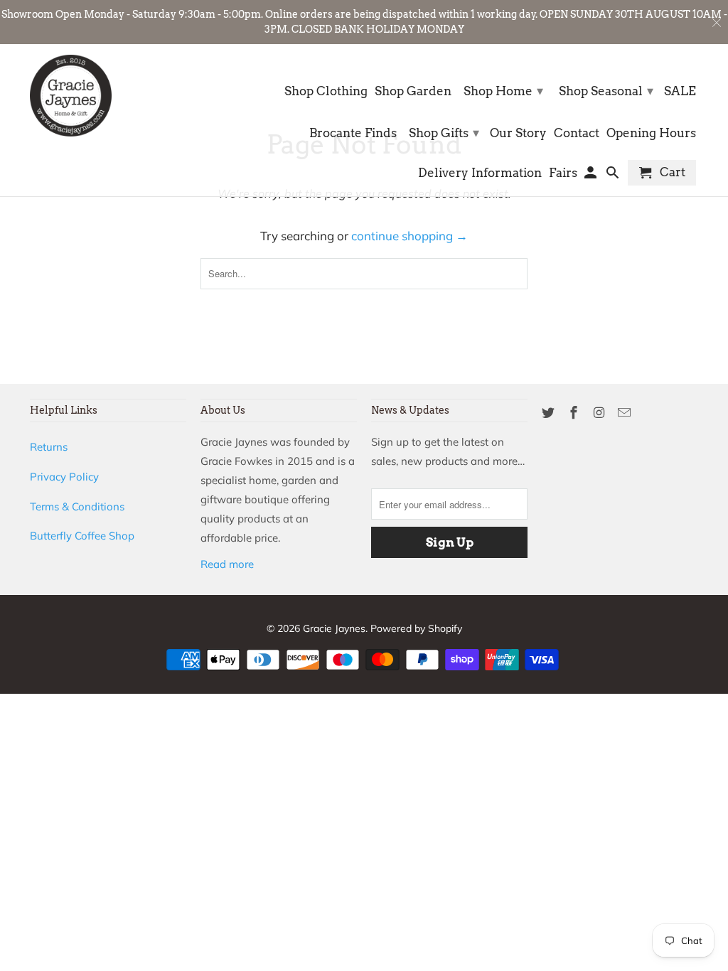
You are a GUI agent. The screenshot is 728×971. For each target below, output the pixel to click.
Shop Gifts (444, 132)
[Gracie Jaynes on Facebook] (575, 412)
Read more (227, 564)
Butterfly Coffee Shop (82, 535)
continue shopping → (409, 235)
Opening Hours (651, 133)
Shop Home (503, 90)
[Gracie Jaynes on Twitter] (549, 412)
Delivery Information (480, 173)
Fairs (563, 173)
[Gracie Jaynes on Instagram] (601, 412)
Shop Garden (413, 91)
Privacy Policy (64, 476)
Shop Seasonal (606, 90)
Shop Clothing (326, 91)
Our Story (518, 133)
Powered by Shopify (416, 628)
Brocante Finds (353, 133)
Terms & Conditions (77, 506)
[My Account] (591, 176)
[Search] (613, 176)
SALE (680, 91)
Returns (49, 447)
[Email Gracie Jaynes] (625, 412)
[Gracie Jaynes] (71, 95)
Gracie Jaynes (334, 628)
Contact (576, 133)
